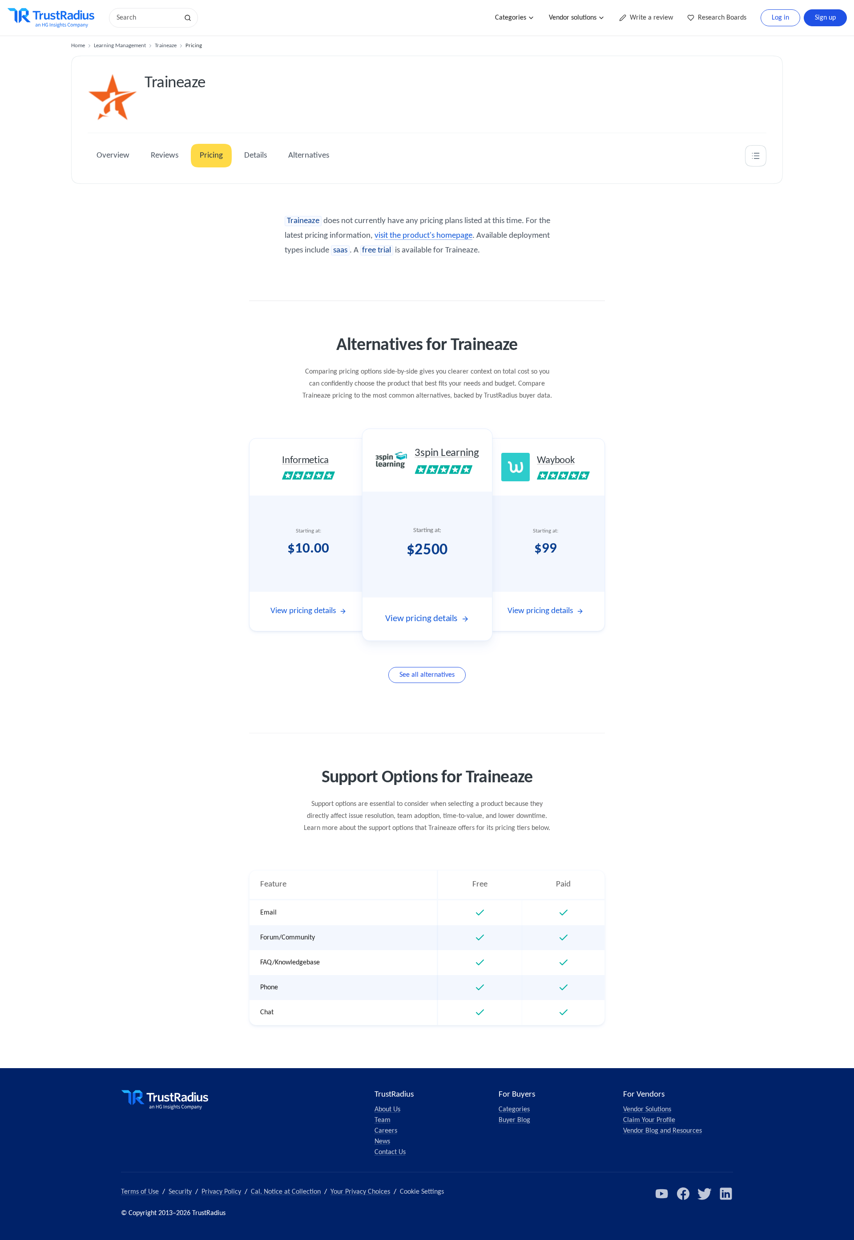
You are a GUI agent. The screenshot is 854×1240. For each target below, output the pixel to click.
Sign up (825, 17)
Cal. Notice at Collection (286, 1191)
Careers (386, 1130)
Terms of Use (140, 1191)
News (382, 1141)
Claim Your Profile (649, 1120)
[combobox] (147, 17)
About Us (387, 1109)
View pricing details (303, 611)
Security (180, 1191)
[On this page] (755, 156)
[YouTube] (662, 1194)
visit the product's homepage (423, 236)
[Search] (188, 18)
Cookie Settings (422, 1191)
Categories (510, 17)
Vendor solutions (572, 17)
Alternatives (308, 155)
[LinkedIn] (726, 1194)
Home (78, 46)
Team (383, 1120)
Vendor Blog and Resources (662, 1130)
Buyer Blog (514, 1120)
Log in (780, 17)
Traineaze (166, 46)
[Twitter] (704, 1194)
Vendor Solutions (647, 1109)
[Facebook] (683, 1194)
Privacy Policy (221, 1191)
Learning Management (120, 46)
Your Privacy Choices (360, 1191)
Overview (113, 155)
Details (255, 155)
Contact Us (390, 1152)
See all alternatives (427, 675)
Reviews (164, 155)
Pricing (211, 155)
